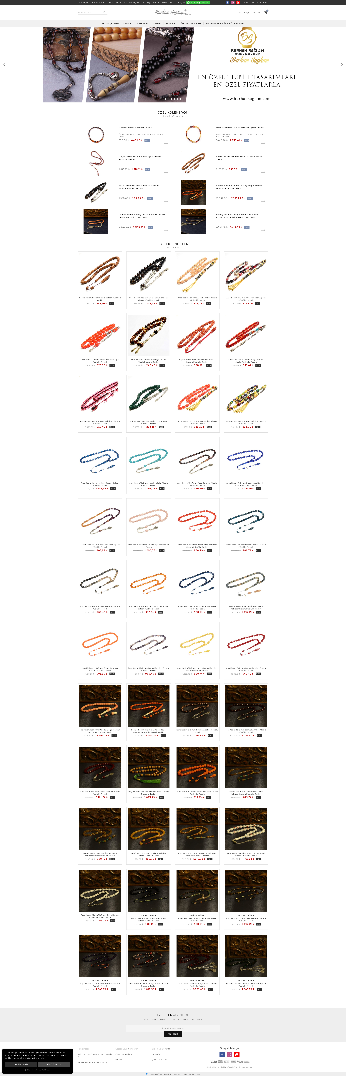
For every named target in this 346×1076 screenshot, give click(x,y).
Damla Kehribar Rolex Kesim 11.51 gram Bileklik (240, 128)
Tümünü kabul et (54, 1064)
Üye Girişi (243, 13)
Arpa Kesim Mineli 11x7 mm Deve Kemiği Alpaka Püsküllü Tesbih (246, 854)
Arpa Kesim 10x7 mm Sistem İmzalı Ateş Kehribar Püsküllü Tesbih (197, 854)
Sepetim (156, 1054)
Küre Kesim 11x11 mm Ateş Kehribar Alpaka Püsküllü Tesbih (197, 984)
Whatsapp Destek (199, 2)
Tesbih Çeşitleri (110, 23)
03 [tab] (171, 99)
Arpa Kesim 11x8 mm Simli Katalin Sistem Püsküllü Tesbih (100, 484)
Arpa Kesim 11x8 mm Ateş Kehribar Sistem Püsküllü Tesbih (100, 607)
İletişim (181, 2)
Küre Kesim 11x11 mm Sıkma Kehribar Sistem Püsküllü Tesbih (197, 793)
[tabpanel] (173, 64)
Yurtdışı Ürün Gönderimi (127, 1049)
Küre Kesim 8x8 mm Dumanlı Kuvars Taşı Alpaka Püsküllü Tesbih (140, 186)
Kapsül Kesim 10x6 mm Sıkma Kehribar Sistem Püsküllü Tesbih (100, 669)
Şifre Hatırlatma (160, 1060)
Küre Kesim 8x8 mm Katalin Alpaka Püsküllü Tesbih (197, 731)
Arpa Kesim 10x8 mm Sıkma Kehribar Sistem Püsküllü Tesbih (148, 669)
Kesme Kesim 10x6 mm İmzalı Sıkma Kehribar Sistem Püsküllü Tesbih (246, 607)
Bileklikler (142, 23)
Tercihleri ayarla (21, 1064)
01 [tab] (165, 99)
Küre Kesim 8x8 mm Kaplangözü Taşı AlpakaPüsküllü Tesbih (148, 361)
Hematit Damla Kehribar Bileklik (135, 128)
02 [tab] (168, 99)
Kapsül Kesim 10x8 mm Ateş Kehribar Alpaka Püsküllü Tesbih (246, 361)
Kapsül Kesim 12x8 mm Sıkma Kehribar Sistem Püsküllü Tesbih (197, 361)
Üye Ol (256, 13)
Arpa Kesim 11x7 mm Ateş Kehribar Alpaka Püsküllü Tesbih (197, 299)
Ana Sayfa (83, 2)
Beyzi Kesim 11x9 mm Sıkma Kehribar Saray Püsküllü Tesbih (149, 793)
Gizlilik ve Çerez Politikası (38, 1070)
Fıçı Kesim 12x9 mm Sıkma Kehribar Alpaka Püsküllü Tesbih (246, 731)
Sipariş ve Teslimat (124, 1054)
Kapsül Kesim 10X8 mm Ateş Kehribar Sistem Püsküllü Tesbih (148, 919)
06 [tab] (180, 99)
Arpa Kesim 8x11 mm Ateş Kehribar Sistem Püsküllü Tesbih (197, 919)
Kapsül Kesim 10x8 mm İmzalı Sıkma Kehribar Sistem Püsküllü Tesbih (100, 854)
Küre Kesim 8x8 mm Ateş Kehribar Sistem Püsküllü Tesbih (100, 422)
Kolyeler (156, 23)
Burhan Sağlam (149, 915)
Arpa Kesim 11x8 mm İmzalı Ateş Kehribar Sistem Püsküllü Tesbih (246, 484)
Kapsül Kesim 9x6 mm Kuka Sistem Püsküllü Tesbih (239, 158)
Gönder (173, 1034)
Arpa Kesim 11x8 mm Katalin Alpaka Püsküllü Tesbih (148, 546)
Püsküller (171, 23)
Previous (4, 64)
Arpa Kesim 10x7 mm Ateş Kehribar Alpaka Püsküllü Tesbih (197, 484)
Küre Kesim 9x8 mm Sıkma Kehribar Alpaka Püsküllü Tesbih (100, 793)
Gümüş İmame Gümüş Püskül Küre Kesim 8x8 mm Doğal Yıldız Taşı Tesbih (142, 215)
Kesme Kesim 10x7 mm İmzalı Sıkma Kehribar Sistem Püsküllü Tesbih (246, 793)
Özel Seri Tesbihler (190, 23)
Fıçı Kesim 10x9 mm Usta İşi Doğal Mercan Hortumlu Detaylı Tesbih (100, 731)
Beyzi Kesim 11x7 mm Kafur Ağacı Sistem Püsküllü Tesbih (140, 158)
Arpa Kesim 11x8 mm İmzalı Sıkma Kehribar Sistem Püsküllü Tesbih (197, 669)
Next (342, 64)
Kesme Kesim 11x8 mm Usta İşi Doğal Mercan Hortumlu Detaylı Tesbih (239, 186)
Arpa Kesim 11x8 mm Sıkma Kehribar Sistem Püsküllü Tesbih (246, 546)
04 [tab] (174, 99)
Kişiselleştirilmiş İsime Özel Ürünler (225, 23)
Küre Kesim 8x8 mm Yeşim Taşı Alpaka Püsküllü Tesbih (148, 422)
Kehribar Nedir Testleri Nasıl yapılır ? (95, 1055)
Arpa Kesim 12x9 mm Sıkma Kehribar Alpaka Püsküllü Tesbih (100, 361)
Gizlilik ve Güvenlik (161, 1049)
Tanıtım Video (98, 2)
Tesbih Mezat (115, 2)
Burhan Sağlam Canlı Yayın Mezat (142, 2)
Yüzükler (128, 23)
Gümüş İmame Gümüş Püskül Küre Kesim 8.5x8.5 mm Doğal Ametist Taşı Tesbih (237, 215)
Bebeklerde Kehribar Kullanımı (93, 1062)
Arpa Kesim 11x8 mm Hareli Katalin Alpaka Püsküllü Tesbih (148, 484)
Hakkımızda (168, 2)
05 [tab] (177, 99)
